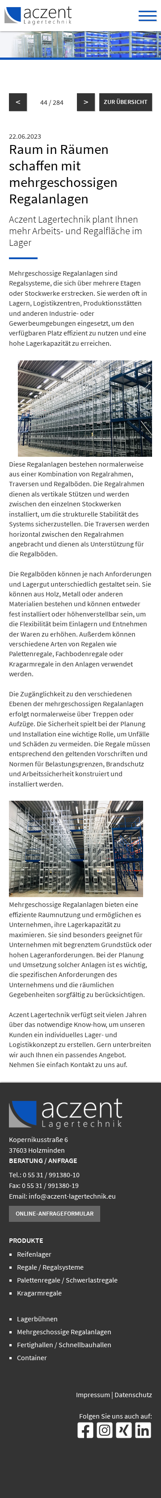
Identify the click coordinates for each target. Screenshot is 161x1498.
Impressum (93, 1394)
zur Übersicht (126, 102)
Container (32, 1357)
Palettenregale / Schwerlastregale (67, 1279)
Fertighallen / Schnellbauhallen (64, 1344)
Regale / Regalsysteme (50, 1266)
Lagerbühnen (37, 1318)
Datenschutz (133, 1394)
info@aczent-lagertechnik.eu (72, 1196)
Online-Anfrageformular (54, 1213)
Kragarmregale (39, 1292)
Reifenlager (34, 1254)
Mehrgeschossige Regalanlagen (64, 1331)
